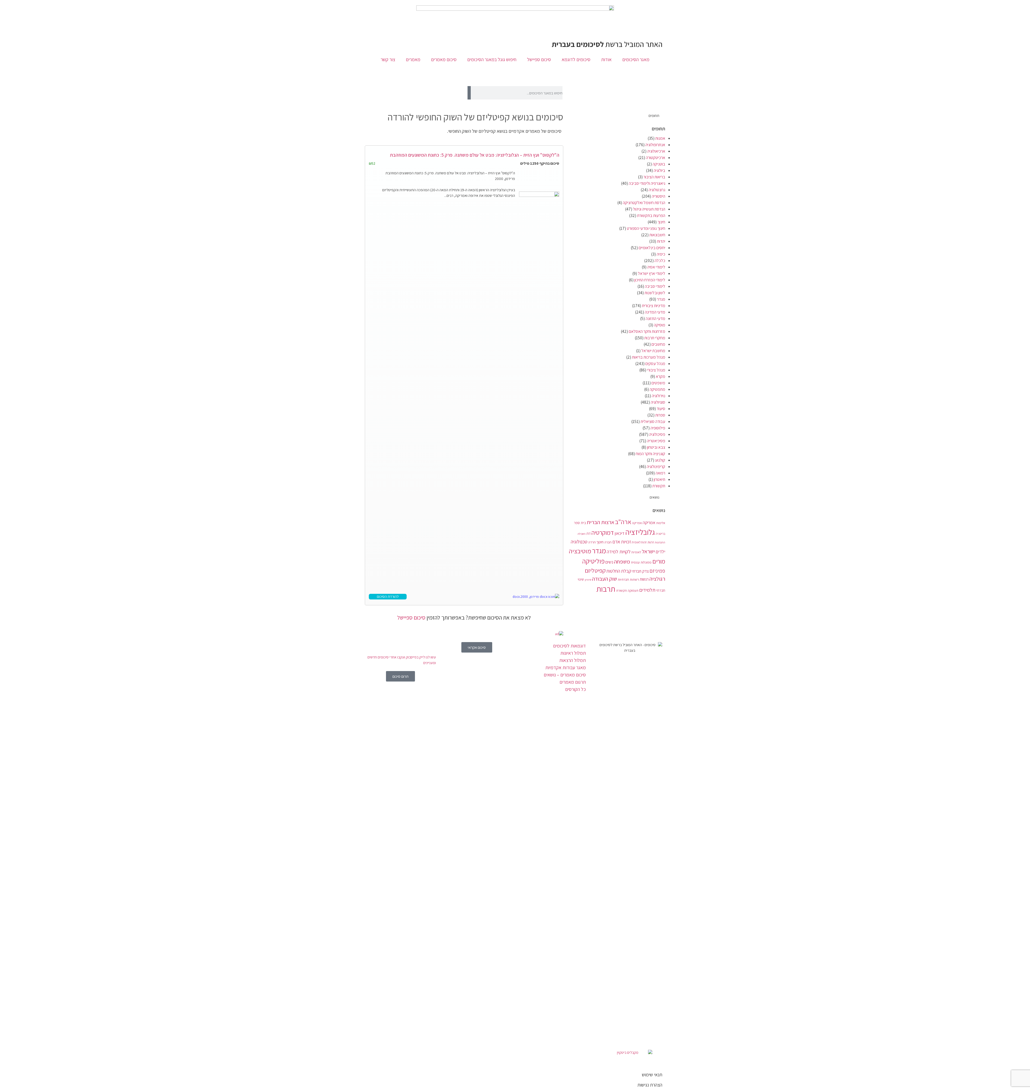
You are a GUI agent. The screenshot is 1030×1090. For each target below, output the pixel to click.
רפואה (660, 473)
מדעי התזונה (655, 318)
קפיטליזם (595, 570)
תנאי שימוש (652, 1074)
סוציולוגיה (658, 402)
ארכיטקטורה (655, 157)
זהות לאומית (639, 542)
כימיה (661, 254)
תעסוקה (633, 590)
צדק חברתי (640, 571)
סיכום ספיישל (539, 59)
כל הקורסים (575, 689)
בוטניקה (659, 164)
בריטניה (660, 534)
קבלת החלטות (618, 571)
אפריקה (637, 523)
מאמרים (413, 59)
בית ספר (580, 522)
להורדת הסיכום (388, 596)
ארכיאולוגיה (656, 151)
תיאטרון (659, 479)
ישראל (648, 551)
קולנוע (660, 460)
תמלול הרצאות (572, 660)
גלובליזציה (640, 532)
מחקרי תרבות (654, 338)
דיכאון (619, 533)
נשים (609, 562)
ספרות (660, 415)
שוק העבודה (604, 578)
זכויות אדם (621, 542)
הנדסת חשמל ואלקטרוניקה (644, 202)
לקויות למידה (619, 551)
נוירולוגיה (658, 396)
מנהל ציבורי (656, 370)
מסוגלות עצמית (641, 562)
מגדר (661, 299)
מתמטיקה (657, 389)
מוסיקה (659, 325)
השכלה (581, 534)
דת (588, 533)
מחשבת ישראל (653, 350)
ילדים (660, 551)
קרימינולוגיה (656, 466)
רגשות (644, 579)
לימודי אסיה (656, 267)
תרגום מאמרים (573, 682)
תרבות (605, 589)
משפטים (658, 383)
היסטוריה (658, 196)
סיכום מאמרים (444, 59)
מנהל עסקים (655, 363)
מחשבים (658, 344)
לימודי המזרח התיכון (649, 280)
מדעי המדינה (655, 312)
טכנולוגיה (579, 541)
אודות (606, 59)
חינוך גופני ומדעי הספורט (646, 228)
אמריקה (649, 522)
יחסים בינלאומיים (652, 248)
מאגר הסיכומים (635, 59)
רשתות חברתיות (628, 579)
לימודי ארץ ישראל (651, 273)
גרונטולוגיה (657, 190)
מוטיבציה (580, 551)
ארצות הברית (600, 522)
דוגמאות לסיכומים (569, 646)
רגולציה (657, 578)
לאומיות (636, 552)
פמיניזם (657, 570)
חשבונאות (657, 235)
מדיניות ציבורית (653, 305)
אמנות (660, 138)
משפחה (622, 561)
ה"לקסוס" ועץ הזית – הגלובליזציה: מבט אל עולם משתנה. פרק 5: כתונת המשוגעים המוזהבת (474, 155)
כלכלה (659, 260)
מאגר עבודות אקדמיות (565, 667)
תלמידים (647, 590)
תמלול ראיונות (573, 653)
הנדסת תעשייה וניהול (649, 209)
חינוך (661, 222)
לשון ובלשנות (655, 293)
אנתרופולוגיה (655, 145)
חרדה (592, 542)
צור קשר (388, 59)
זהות (651, 542)
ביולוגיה (659, 170)
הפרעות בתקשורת (651, 215)
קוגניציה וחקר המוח (650, 453)
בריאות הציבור (654, 177)
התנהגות (660, 542)
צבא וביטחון (656, 447)
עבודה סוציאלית (653, 421)
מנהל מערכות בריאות (648, 357)
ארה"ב (623, 521)
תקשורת (658, 486)
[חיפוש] (469, 93)
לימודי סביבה (655, 286)
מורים (658, 561)
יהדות (661, 241)
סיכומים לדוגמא (576, 59)
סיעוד (661, 408)
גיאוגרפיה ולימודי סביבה (647, 183)
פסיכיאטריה (656, 441)
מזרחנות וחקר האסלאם (647, 331)
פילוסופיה (657, 428)
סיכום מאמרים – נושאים (565, 675)
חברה (608, 542)
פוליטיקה (593, 561)
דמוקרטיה (602, 533)
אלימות (660, 523)
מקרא (660, 376)
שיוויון (588, 579)
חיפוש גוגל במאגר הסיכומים (491, 59)
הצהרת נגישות (649, 1085)
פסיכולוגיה (657, 434)
